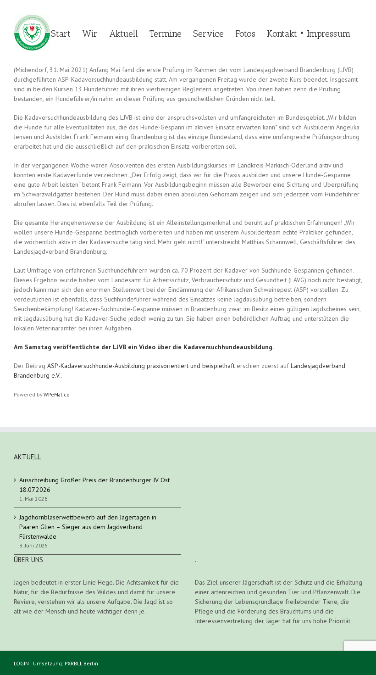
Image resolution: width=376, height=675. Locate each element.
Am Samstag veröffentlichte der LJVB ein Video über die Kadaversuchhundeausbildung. (144, 347)
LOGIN (21, 663)
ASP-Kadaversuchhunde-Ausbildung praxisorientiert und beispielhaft (141, 366)
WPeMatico (57, 394)
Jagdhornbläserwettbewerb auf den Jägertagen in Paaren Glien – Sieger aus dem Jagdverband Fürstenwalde (87, 527)
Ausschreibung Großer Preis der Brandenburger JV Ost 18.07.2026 (94, 485)
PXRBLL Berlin (81, 663)
